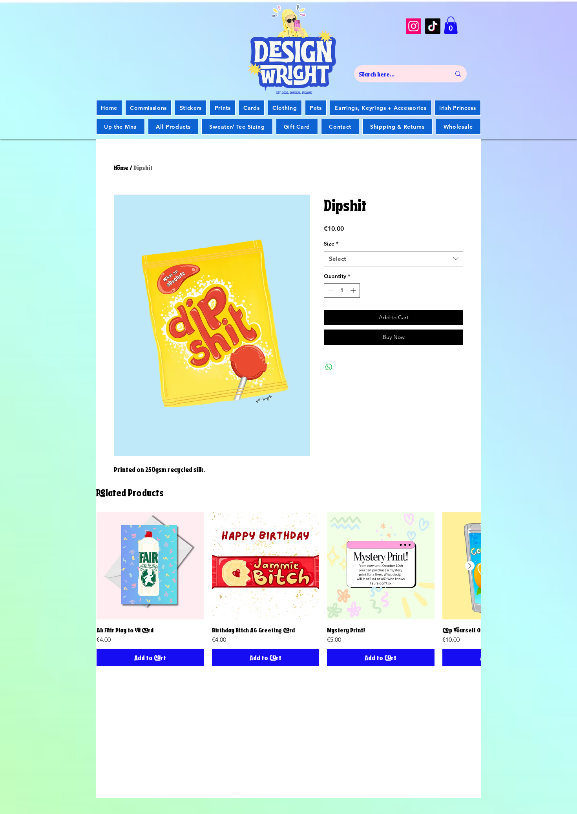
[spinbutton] (342, 290)
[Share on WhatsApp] (329, 367)
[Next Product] (470, 565)
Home (121, 167)
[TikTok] (432, 26)
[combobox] (393, 258)
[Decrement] (330, 290)
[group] (288, 589)
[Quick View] (150, 566)
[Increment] (354, 290)
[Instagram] (413, 26)
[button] (451, 25)
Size (331, 243)
